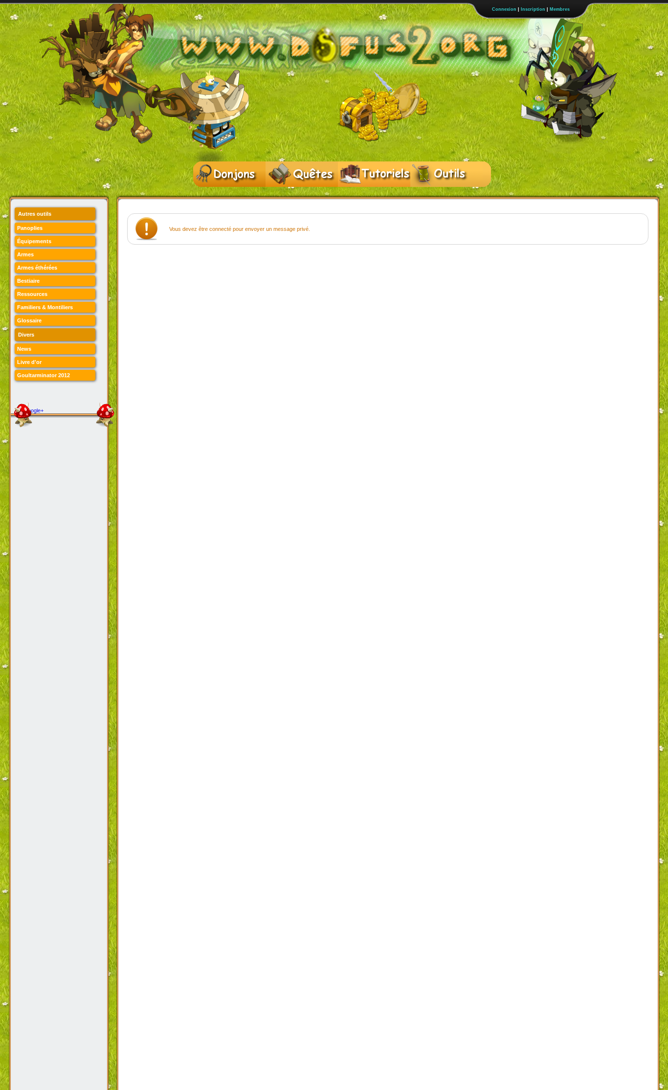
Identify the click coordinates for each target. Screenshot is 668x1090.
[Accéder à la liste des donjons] (229, 174)
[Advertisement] (305, 276)
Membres (560, 9)
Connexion (504, 9)
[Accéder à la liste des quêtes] (302, 174)
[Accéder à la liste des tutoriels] (374, 174)
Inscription (533, 9)
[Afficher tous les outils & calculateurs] (446, 174)
